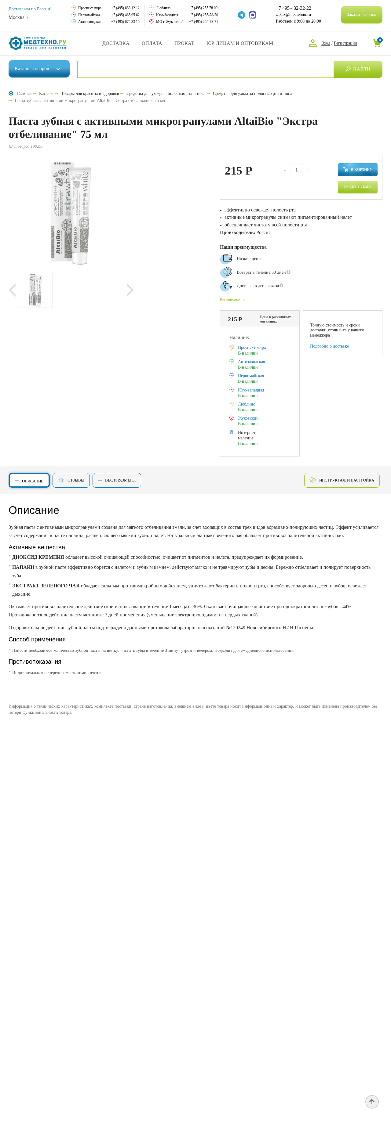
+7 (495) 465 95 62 (125, 15)
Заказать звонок (361, 14)
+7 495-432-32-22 (293, 8)
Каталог (32, 68)
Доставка (116, 43)
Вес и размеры (120, 480)
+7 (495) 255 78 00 (203, 8)
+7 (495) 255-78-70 (203, 15)
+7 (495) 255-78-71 (203, 22)
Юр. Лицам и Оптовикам (239, 43)
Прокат (184, 43)
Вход (325, 43)
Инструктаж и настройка (346, 480)
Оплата (152, 43)
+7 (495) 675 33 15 (125, 22)
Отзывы (76, 480)
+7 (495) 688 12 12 (125, 8)
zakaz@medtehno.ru (293, 14)
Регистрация (345, 43)
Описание (32, 481)
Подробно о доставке (329, 346)
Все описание (230, 300)
